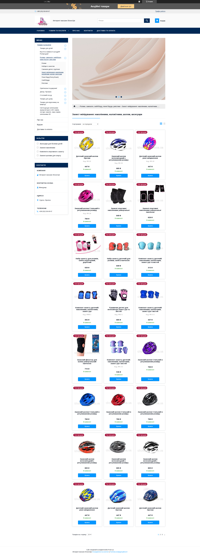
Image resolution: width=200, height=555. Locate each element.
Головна (41, 31)
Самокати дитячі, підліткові (51, 69)
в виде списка (164, 124)
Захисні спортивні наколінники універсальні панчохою (150, 210)
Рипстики (45, 83)
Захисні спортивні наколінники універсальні (119, 209)
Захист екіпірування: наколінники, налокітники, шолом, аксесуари (53, 73)
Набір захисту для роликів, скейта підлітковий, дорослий (87, 260)
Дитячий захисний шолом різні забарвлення (150, 157)
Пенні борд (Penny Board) (50, 77)
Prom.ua (111, 550)
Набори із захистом (48, 66)
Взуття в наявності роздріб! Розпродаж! (50, 53)
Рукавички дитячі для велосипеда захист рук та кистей (119, 309)
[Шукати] (147, 20)
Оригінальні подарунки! (48, 88)
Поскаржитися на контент (100, 552)
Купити (87, 175)
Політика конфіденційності (118, 552)
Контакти (88, 31)
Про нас (76, 31)
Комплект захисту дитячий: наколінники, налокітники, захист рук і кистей (150, 309)
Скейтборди (46, 80)
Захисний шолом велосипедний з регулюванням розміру (118, 158)
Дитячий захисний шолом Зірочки (87, 157)
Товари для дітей (46, 48)
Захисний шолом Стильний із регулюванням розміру (87, 209)
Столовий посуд (46, 95)
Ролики (44, 63)
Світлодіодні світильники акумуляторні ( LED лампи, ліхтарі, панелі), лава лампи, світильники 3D (50, 111)
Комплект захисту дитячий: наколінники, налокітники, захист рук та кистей (150, 260)
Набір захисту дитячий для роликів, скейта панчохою (118, 259)
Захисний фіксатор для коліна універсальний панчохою (87, 361)
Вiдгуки (40, 125)
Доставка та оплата (106, 31)
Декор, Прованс (46, 92)
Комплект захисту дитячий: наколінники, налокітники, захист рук (87, 309)
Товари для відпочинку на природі (49, 103)
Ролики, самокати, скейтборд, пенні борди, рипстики (100, 106)
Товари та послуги (57, 31)
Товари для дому (46, 99)
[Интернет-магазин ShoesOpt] (42, 25)
